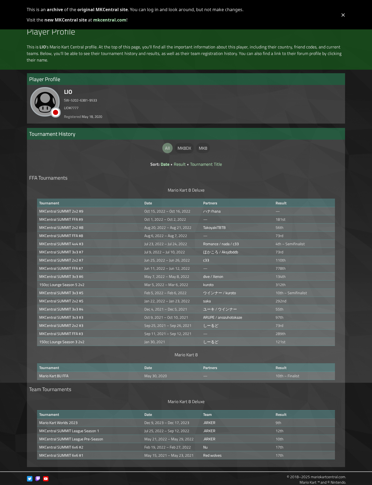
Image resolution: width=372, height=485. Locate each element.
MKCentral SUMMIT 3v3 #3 (61, 317)
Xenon (218, 276)
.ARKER (209, 422)
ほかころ (210, 252)
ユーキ (209, 309)
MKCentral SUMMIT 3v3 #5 (61, 293)
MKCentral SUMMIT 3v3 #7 (61, 252)
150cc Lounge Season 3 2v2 (61, 342)
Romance (210, 244)
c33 (236, 244)
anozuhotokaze (230, 317)
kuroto (208, 284)
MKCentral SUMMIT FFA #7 (61, 268)
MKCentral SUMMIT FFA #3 (61, 333)
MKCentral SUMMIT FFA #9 (61, 219)
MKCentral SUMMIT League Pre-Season (71, 439)
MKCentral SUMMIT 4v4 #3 (61, 244)
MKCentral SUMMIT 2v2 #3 (61, 325)
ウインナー (212, 293)
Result (180, 164)
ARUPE (209, 317)
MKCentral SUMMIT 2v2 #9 (61, 211)
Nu (205, 447)
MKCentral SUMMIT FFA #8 (61, 235)
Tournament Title (206, 164)
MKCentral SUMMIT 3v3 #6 (61, 276)
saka (207, 301)
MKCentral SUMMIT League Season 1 (69, 431)
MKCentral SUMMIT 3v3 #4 (61, 309)
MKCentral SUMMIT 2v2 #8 (61, 227)
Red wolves (212, 455)
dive (206, 276)
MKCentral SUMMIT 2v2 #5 (61, 301)
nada (226, 244)
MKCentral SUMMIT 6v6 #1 (61, 455)
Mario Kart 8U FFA (53, 376)
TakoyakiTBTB (214, 227)
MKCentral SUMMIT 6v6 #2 (61, 447)
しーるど (210, 325)
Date (165, 164)
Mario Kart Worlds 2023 (58, 422)
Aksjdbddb (230, 252)
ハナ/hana (212, 211)
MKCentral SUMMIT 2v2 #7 (61, 260)
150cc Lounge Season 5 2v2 (61, 284)
